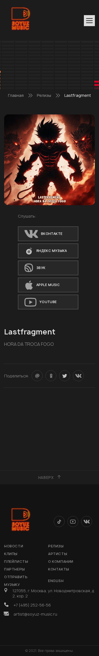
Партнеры (14, 569)
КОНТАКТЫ (58, 569)
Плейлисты (16, 561)
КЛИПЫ (11, 553)
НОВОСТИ (13, 546)
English (56, 580)
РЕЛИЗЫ (56, 546)
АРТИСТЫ (57, 553)
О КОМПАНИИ (60, 561)
